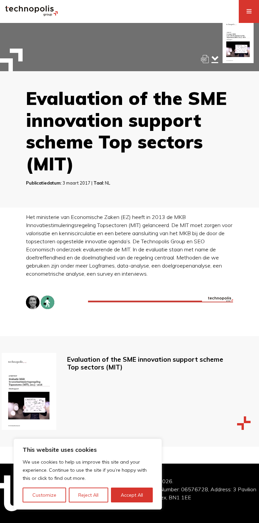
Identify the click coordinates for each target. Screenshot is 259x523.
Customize (44, 495)
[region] (87, 474)
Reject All (88, 495)
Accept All (132, 495)
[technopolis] (31, 14)
